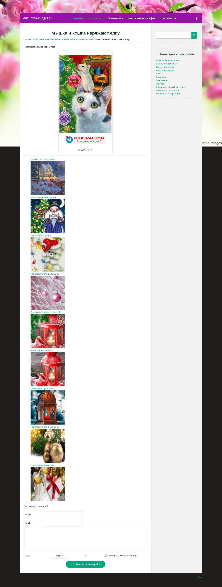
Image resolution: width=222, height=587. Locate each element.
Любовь (160, 83)
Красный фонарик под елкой (45, 312)
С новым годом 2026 (166, 63)
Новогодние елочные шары (45, 273)
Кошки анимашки (165, 70)
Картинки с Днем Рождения (170, 86)
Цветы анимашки (165, 66)
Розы (159, 73)
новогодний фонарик (42, 350)
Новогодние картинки (167, 60)
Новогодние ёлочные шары (45, 426)
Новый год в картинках (43, 159)
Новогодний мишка (41, 235)
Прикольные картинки (168, 93)
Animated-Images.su (37, 18)
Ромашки (161, 77)
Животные (161, 80)
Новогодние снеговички (43, 197)
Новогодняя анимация (42, 465)
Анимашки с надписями (168, 90)
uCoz (199, 577)
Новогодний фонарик (42, 388)
